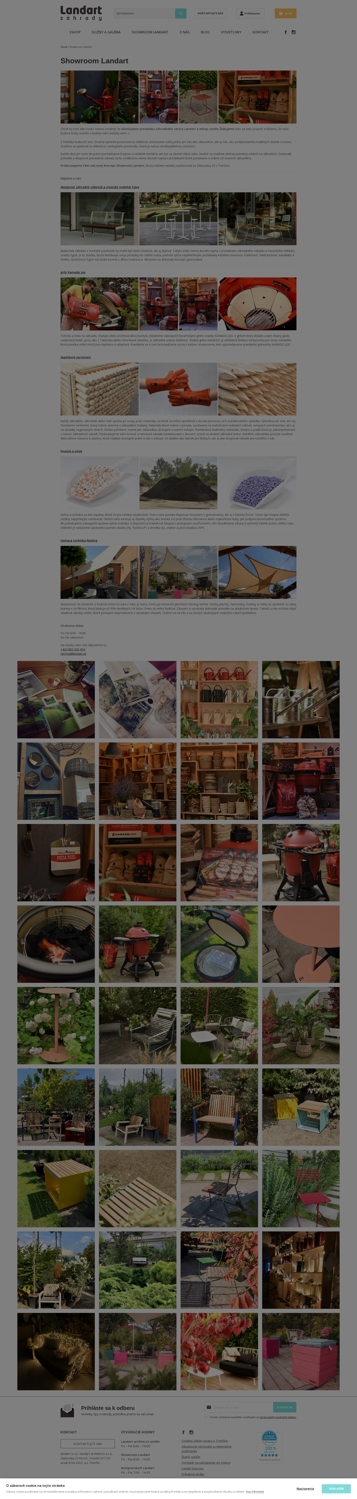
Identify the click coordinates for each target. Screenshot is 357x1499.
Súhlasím (336, 1489)
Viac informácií (255, 1491)
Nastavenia (305, 1489)
